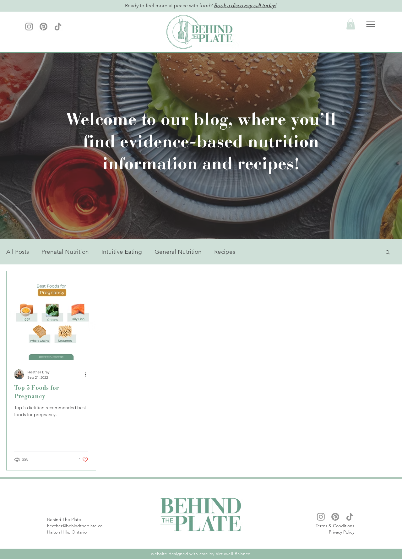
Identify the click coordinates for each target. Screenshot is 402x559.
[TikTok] (58, 26)
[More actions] (87, 374)
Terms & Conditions (335, 526)
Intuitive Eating (121, 251)
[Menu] (370, 24)
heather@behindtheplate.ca (74, 526)
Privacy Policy (341, 532)
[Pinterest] (43, 26)
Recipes (224, 251)
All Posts (17, 251)
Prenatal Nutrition (65, 251)
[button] (350, 24)
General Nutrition (178, 251)
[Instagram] (29, 26)
